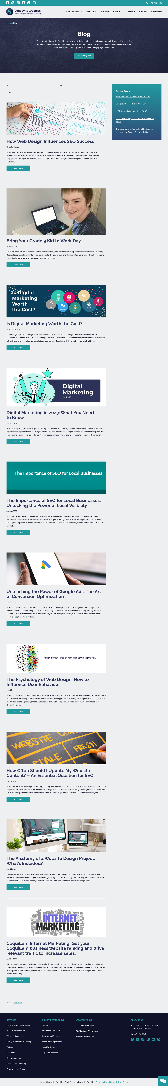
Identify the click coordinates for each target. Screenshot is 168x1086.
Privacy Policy (122, 1082)
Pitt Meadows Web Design (87, 1031)
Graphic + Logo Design (16, 1069)
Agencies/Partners (50, 1052)
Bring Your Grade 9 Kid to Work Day (131, 104)
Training (10, 1047)
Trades (45, 1025)
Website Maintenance (16, 1036)
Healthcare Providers (51, 1030)
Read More (22, 169)
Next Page (18, 1002)
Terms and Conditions (105, 1082)
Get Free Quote (84, 55)
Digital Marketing (14, 1058)
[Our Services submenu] (81, 12)
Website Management (16, 1030)
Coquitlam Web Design (85, 1025)
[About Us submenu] (96, 12)
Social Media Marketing (16, 1063)
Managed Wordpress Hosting (19, 1041)
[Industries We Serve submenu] (122, 12)
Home (9, 23)
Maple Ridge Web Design (86, 1036)
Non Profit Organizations (52, 1041)
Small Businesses (49, 1047)
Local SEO (11, 1052)
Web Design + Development (18, 1025)
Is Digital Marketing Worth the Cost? (131, 111)
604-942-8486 (155, 3)
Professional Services (51, 1036)
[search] (56, 92)
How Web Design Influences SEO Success (133, 96)
